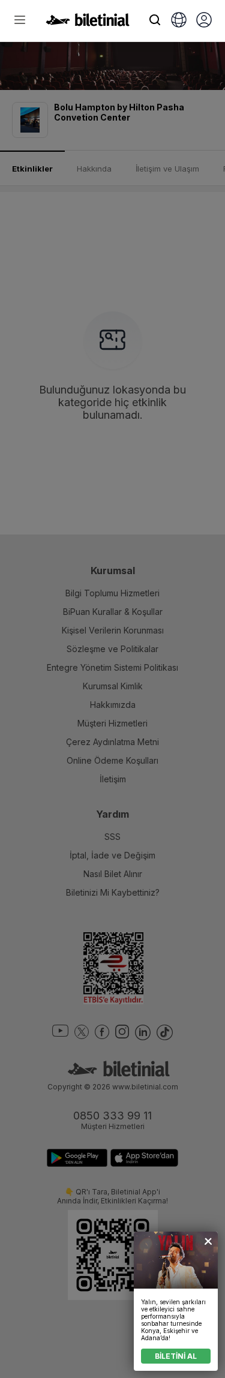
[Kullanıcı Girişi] (204, 21)
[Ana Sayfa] (88, 23)
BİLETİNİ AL (176, 1356)
